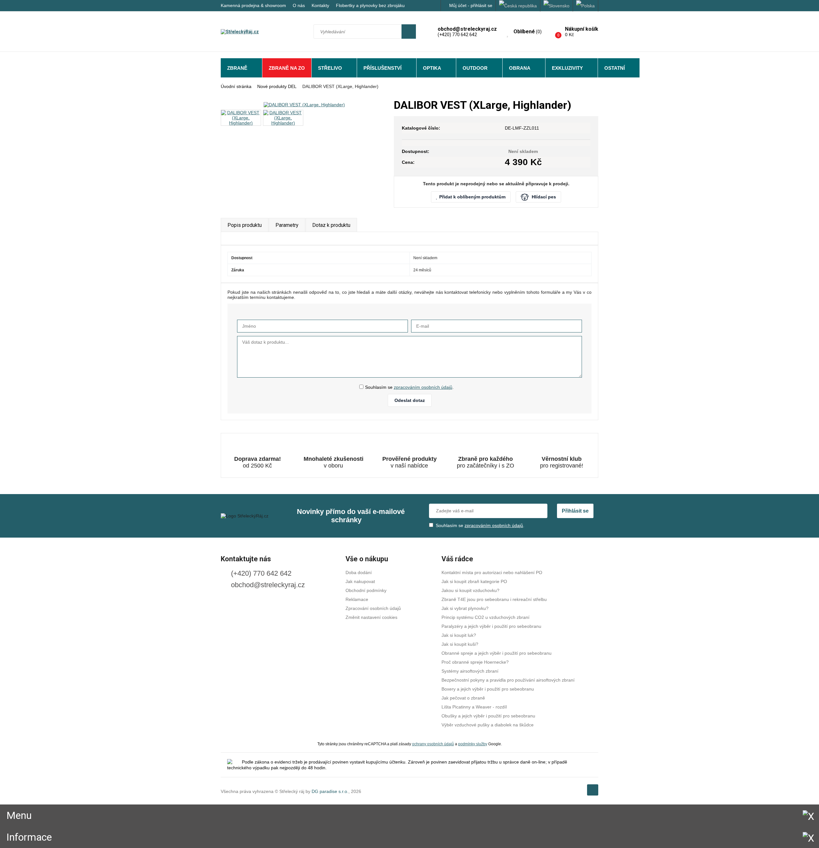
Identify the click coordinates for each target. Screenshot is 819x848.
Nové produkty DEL (277, 86)
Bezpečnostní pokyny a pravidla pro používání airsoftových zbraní (508, 680)
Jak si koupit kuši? (459, 644)
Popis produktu (244, 225)
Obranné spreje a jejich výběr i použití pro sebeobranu (496, 653)
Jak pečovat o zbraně (463, 697)
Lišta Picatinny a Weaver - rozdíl (474, 706)
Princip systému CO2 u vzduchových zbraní (485, 617)
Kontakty (320, 5)
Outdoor (475, 68)
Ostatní (614, 68)
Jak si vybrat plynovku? (465, 608)
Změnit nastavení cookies (371, 617)
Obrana (519, 68)
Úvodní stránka (236, 86)
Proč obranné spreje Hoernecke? (475, 662)
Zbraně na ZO (287, 68)
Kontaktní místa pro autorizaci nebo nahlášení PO (491, 572)
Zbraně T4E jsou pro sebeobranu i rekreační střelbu (494, 599)
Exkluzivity (567, 68)
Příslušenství (382, 68)
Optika (432, 68)
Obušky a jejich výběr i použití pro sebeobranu (488, 715)
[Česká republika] (518, 6)
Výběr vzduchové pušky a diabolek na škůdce (487, 724)
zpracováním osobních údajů (423, 387)
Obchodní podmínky (366, 590)
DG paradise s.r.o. (330, 791)
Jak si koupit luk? (458, 635)
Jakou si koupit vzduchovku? (470, 590)
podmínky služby (472, 744)
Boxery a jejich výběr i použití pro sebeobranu (487, 689)
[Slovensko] (556, 6)
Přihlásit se (575, 511)
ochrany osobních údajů (433, 744)
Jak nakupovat (360, 581)
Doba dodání (359, 572)
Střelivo (330, 68)
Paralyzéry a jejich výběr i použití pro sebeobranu (491, 626)
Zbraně (237, 68)
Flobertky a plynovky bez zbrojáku (370, 5)
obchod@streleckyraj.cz (268, 585)
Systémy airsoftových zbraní (469, 671)
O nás (299, 5)
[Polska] (585, 6)
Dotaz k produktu (331, 225)
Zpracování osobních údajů (373, 608)
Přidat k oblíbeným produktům (472, 196)
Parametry (286, 225)
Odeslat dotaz (409, 400)
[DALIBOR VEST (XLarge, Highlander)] (304, 104)
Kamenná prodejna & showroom (253, 5)
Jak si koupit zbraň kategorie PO (474, 581)
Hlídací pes (544, 196)
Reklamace (357, 599)
